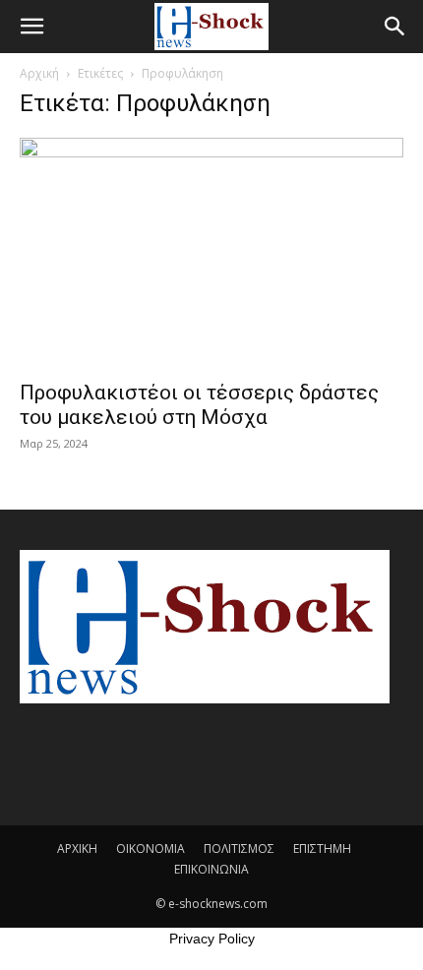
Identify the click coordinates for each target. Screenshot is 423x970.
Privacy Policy (212, 938)
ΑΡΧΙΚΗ (77, 848)
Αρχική (39, 73)
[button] (31, 26)
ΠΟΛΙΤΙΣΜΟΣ (239, 848)
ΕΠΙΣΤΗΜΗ (322, 848)
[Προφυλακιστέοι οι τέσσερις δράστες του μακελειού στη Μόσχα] (211, 253)
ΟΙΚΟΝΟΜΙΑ (150, 848)
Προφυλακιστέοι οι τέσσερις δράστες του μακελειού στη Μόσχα (199, 405)
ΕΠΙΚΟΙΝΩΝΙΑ (211, 869)
